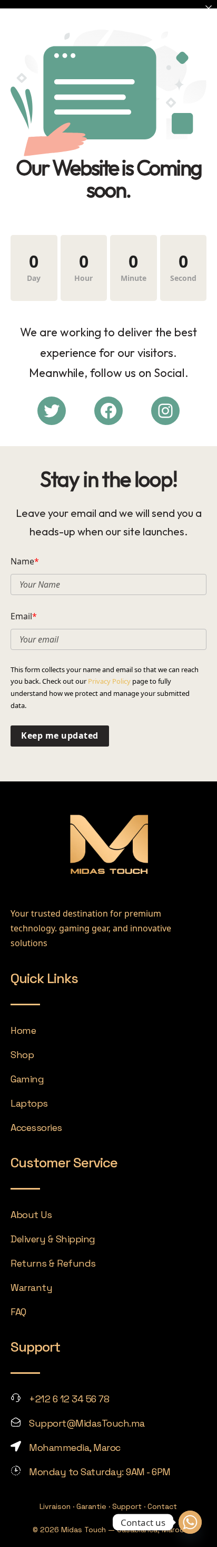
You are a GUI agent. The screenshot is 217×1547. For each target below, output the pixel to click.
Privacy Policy (109, 681)
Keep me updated (59, 735)
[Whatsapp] (190, 1522)
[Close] (208, 8)
